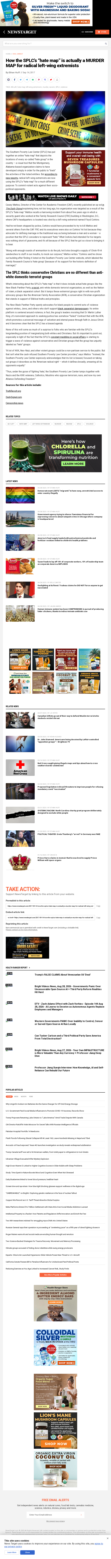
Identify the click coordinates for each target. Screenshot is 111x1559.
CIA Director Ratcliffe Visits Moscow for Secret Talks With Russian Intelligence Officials (42, 1124)
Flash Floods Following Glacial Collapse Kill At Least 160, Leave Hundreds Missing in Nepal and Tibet (48, 1138)
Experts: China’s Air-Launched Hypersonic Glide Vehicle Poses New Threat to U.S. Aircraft (43, 1255)
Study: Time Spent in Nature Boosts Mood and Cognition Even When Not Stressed (40, 1173)
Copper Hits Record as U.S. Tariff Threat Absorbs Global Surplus (32, 1200)
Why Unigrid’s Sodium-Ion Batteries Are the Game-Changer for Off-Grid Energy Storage (42, 1104)
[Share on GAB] (33, 79)
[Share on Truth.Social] (45, 79)
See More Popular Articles (55, 1275)
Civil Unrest (18, 54)
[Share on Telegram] (27, 79)
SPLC (58, 87)
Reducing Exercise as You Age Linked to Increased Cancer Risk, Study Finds (37, 1269)
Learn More (11, 1552)
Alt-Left (14, 87)
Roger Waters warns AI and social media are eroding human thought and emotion (40, 1234)
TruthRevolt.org (13, 391)
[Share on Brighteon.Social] (9, 79)
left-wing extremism (34, 87)
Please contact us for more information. (22, 930)
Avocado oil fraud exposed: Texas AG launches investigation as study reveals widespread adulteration (48, 1145)
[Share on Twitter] (21, 79)
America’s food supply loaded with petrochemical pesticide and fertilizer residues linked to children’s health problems (67, 539)
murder (45, 87)
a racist (35, 287)
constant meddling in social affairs (68, 337)
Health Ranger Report (16, 967)
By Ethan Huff (13, 72)
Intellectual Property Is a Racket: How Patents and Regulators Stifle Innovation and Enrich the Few (46, 1214)
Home (8, 54)
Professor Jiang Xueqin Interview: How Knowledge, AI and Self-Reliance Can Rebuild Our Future (69, 1069)
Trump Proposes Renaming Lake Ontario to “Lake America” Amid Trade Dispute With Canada (44, 1118)
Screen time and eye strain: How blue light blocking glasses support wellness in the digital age (45, 1186)
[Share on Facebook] (15, 79)
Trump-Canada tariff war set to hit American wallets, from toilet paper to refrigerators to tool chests (47, 1152)
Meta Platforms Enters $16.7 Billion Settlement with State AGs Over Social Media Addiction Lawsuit (47, 1207)
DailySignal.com (14, 397)
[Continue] (81, 1515)
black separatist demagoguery (73, 308)
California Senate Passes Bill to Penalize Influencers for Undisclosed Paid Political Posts (42, 1262)
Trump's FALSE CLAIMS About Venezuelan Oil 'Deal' (63, 974)
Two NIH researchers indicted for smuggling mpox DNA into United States (36, 1221)
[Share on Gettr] (51, 79)
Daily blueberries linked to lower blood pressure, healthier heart (32, 1179)
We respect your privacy (55, 1521)
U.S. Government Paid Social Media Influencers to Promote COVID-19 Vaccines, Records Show (45, 1111)
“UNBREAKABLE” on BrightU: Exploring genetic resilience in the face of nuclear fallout (41, 1193)
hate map (21, 87)
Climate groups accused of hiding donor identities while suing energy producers (39, 1248)
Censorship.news (14, 403)
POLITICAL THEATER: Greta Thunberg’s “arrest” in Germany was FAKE (69, 834)
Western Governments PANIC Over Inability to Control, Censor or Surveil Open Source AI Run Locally (69, 1022)
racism (52, 87)
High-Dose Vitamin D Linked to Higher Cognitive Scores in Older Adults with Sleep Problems (44, 1166)
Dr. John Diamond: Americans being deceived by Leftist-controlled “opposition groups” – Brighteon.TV (68, 740)
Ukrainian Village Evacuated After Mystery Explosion (27, 1159)
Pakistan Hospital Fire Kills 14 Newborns (22, 1131)
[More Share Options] (57, 79)
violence (64, 87)
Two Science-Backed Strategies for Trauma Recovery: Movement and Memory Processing (43, 1241)
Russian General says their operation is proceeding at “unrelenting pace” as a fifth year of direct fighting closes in (53, 1227)
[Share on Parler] (39, 79)
